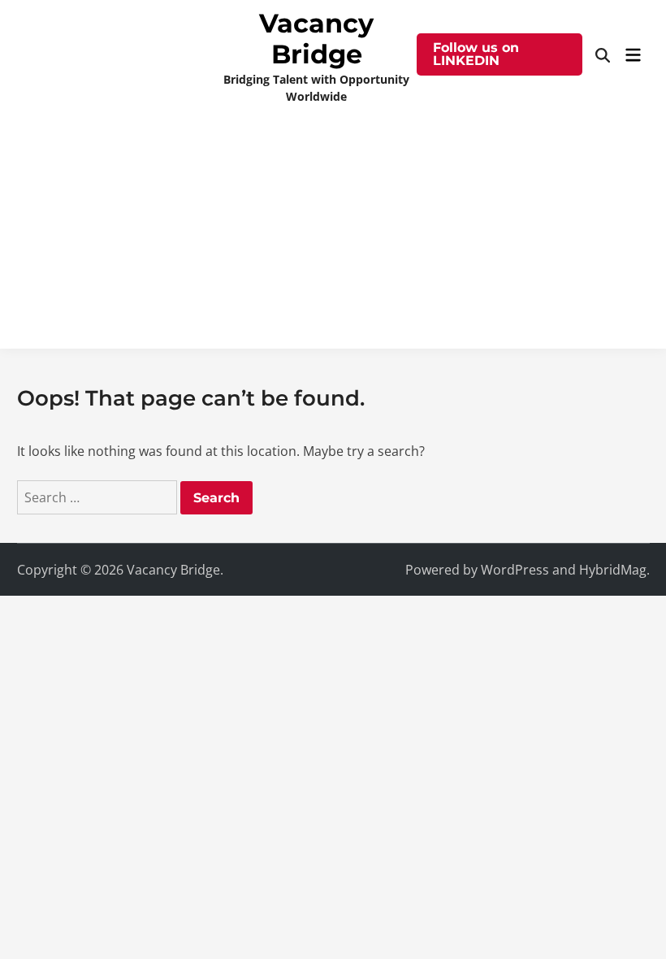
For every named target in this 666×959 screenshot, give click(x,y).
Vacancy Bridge (316, 38)
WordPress (515, 570)
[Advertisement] (333, 235)
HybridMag (613, 570)
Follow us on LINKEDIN (476, 54)
